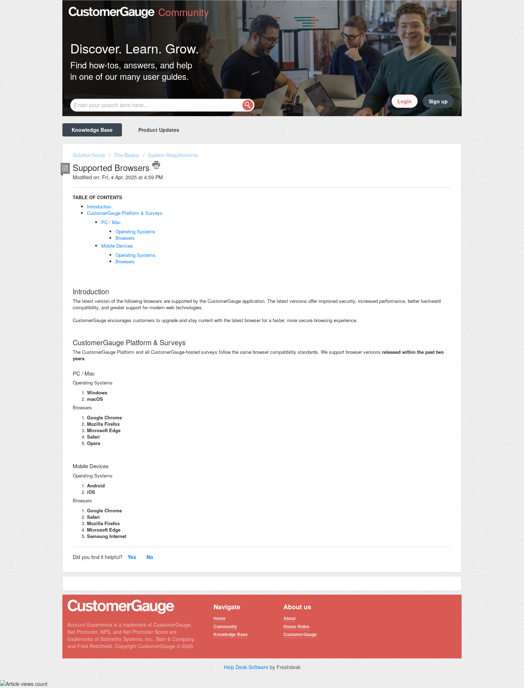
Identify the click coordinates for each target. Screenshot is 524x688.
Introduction (99, 206)
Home (220, 618)
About (289, 618)
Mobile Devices (117, 245)
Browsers (125, 237)
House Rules (296, 626)
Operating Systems (135, 231)
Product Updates (158, 129)
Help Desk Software (247, 667)
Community (225, 626)
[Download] (249, 256)
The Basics (126, 155)
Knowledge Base (92, 129)
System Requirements (173, 155)
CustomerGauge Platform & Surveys (125, 212)
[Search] (247, 105)
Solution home (90, 155)
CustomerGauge (300, 634)
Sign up (438, 101)
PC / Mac (111, 222)
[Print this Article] (156, 165)
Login (404, 101)
